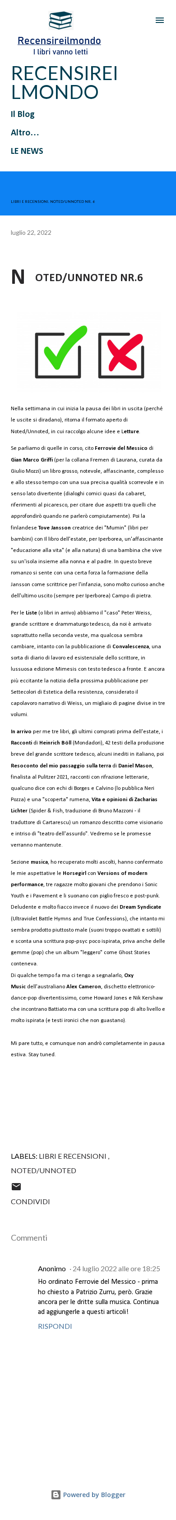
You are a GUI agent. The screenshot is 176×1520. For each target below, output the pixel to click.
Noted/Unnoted (43, 1170)
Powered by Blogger (93, 1494)
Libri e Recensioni (73, 1156)
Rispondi (55, 1326)
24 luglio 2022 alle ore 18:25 (116, 1268)
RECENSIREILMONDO (64, 82)
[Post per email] (16, 1189)
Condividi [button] (30, 1201)
